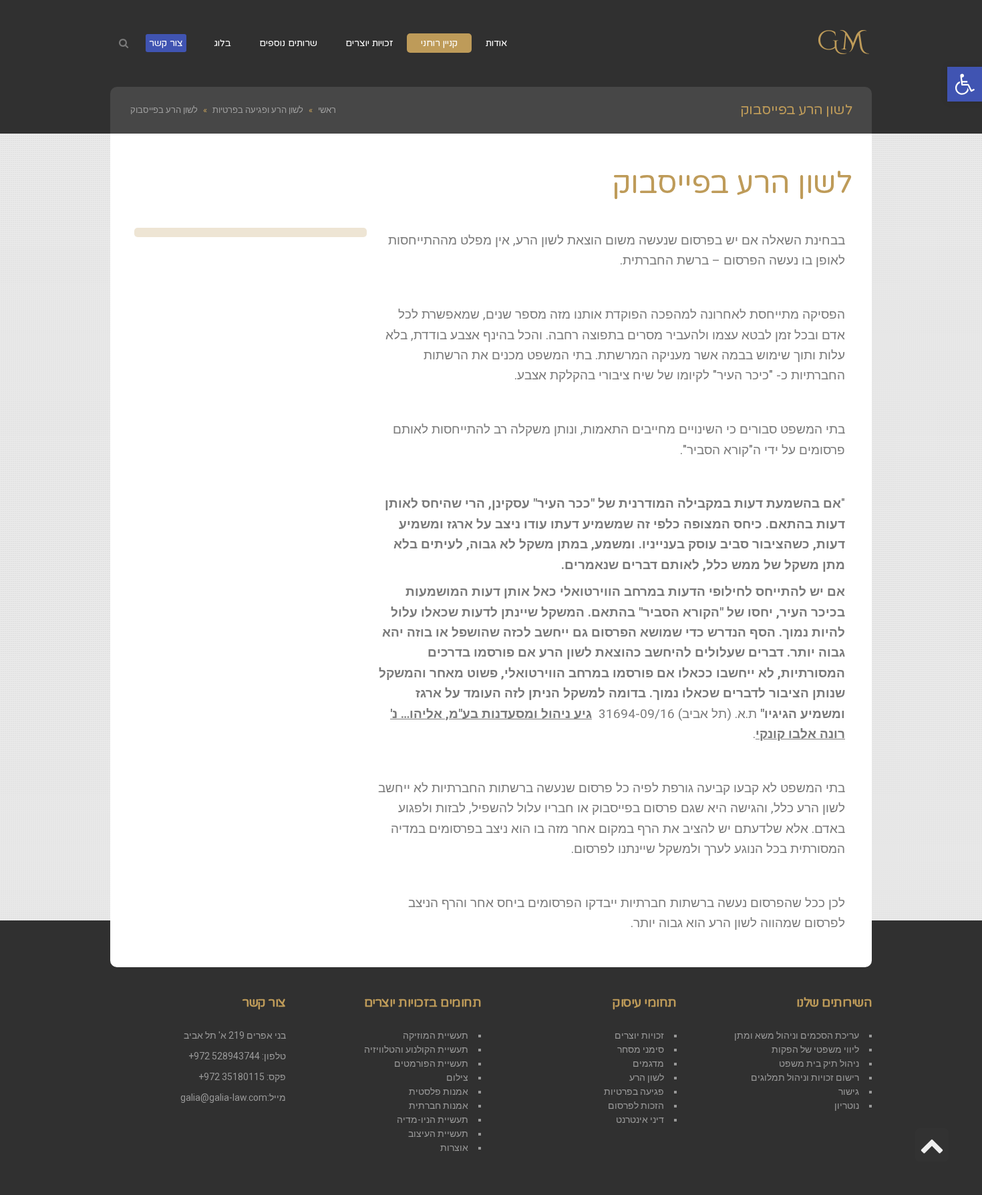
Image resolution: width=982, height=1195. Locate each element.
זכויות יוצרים (639, 1035)
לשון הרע (646, 1077)
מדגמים (648, 1063)
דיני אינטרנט (640, 1119)
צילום (457, 1077)
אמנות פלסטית (438, 1091)
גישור (848, 1091)
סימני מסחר (640, 1049)
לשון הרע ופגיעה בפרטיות (257, 110)
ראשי (327, 110)
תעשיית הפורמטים (431, 1063)
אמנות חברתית (438, 1105)
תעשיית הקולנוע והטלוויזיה (416, 1049)
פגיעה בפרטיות (634, 1091)
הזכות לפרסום (636, 1105)
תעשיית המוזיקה (435, 1035)
